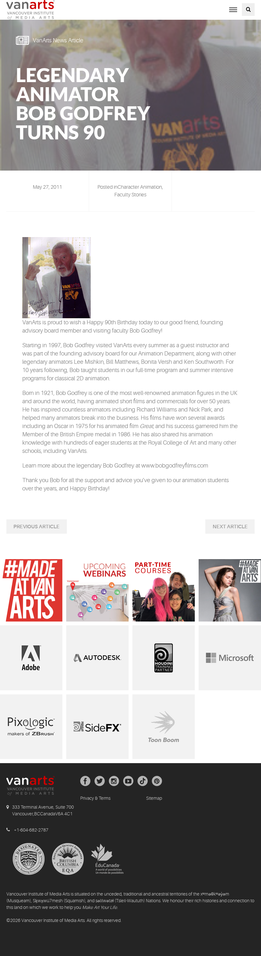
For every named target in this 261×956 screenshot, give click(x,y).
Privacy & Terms (95, 798)
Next (220, 527)
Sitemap (154, 798)
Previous (26, 527)
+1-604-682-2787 (31, 830)
